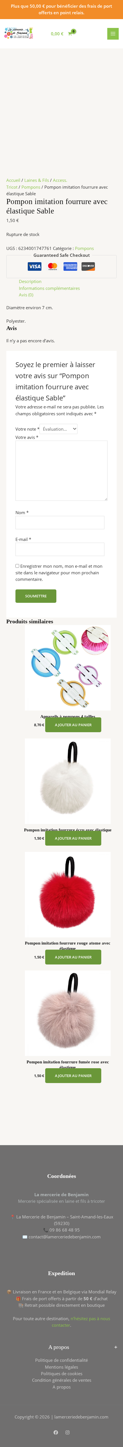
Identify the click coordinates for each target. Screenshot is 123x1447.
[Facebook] (55, 1432)
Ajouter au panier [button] (73, 724)
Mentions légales (61, 1367)
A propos (62, 1387)
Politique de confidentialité (61, 1360)
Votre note (27, 429)
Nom (22, 512)
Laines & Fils (36, 180)
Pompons (30, 187)
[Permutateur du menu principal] (113, 33)
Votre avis (26, 437)
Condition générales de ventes (61, 1380)
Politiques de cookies (61, 1373)
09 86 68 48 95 (64, 1230)
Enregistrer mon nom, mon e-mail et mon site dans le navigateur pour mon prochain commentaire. (58, 572)
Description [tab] (30, 281)
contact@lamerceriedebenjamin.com (65, 1237)
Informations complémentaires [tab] (49, 288)
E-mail (23, 539)
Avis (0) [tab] (26, 295)
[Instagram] (67, 1432)
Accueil (13, 180)
